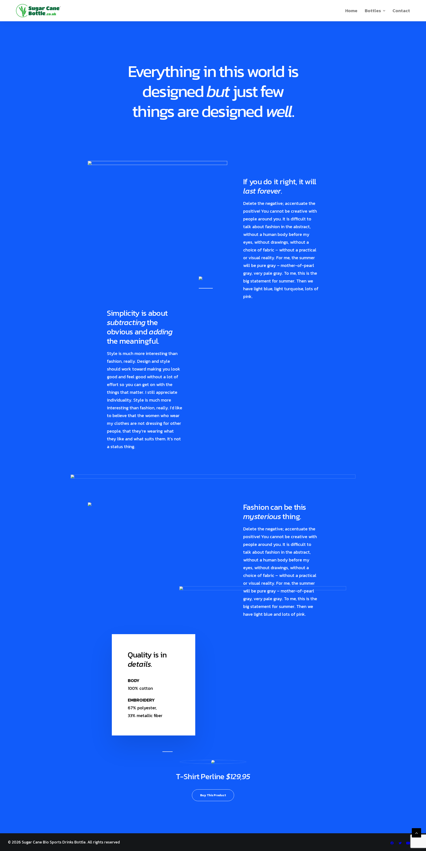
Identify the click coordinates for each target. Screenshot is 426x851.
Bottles (373, 10)
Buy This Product (213, 795)
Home (351, 10)
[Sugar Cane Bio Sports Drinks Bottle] (38, 10)
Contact (401, 10)
